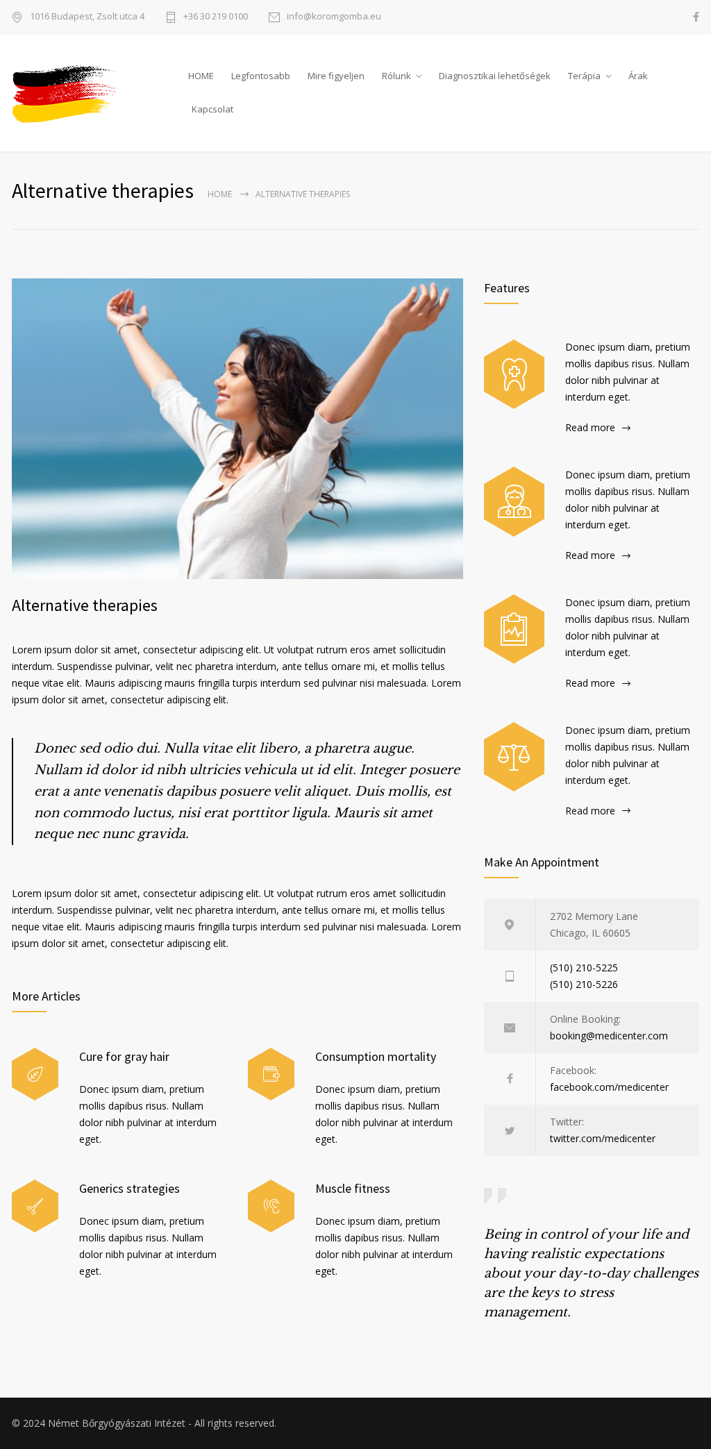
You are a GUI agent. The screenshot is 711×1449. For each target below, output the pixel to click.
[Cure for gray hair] (35, 1074)
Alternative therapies (85, 605)
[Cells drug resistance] (514, 501)
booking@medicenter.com (609, 1035)
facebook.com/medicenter (609, 1087)
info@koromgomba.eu (334, 17)
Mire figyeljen (336, 75)
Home (220, 194)
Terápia (584, 75)
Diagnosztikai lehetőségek (495, 75)
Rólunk (396, 75)
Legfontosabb (260, 75)
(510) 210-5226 (584, 984)
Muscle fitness (352, 1188)
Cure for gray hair (124, 1056)
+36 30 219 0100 (215, 17)
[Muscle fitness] (271, 1206)
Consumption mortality (375, 1056)
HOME (201, 75)
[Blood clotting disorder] (514, 374)
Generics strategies (129, 1188)
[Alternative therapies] (237, 428)
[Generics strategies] (35, 1206)
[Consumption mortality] (271, 1074)
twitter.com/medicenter (602, 1138)
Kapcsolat (212, 109)
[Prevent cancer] (514, 756)
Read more (590, 427)
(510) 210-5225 (584, 967)
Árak (638, 75)
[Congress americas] (514, 629)
